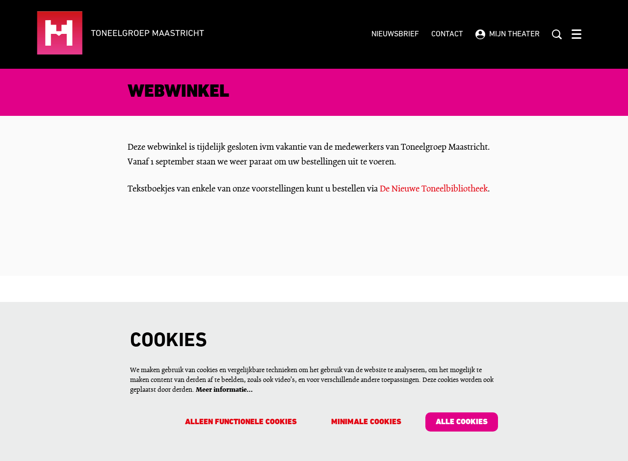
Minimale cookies (366, 422)
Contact (447, 34)
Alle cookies (462, 422)
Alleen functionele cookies (241, 422)
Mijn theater (514, 34)
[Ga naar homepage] (150, 34)
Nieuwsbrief (395, 34)
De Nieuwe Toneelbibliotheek (434, 189)
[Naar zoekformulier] (557, 34)
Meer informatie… (224, 390)
